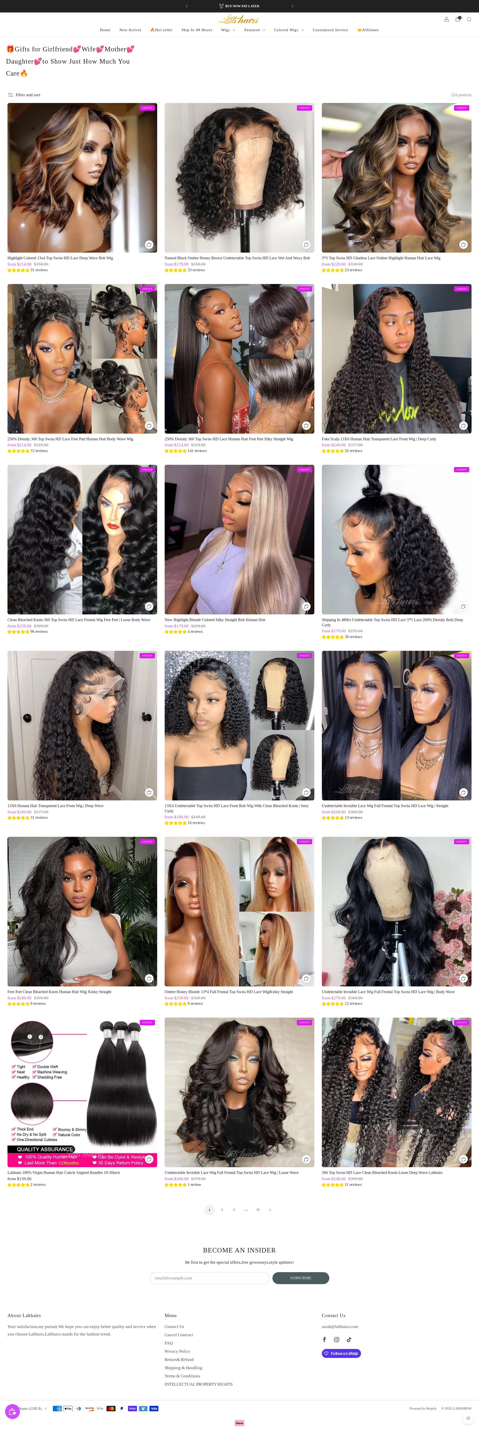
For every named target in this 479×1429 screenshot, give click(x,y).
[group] (27, 271)
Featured (252, 30)
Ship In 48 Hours (197, 30)
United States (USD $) (24, 1409)
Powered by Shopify (423, 1408)
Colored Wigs (286, 30)
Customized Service (330, 30)
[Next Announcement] (292, 6)
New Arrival (130, 30)
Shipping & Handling (183, 1367)
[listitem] (239, 6)
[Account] (446, 19)
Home (105, 30)
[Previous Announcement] (186, 6)
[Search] (469, 19)
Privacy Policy (177, 1351)
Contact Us (174, 1326)
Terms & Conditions (182, 1376)
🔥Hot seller (161, 30)
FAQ (169, 1343)
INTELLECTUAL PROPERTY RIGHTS (199, 1384)
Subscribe (301, 1278)
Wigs (225, 30)
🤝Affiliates (368, 30)
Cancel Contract (179, 1335)
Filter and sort (28, 94)
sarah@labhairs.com (340, 1326)
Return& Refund (179, 1359)
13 (257, 1210)
